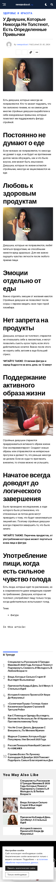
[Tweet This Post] (24, 52)
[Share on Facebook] (18, 52)
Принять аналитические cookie (21, 868)
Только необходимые (17, 875)
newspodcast (23, 44)
